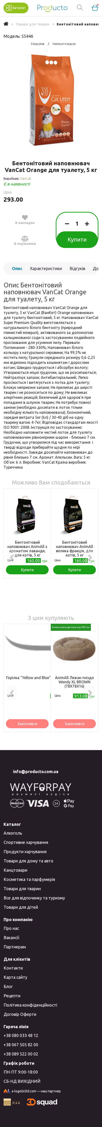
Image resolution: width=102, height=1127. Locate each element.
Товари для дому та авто (28, 860)
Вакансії (11, 937)
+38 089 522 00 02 (21, 1053)
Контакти (13, 967)
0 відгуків (37, 43)
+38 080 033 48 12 (21, 1035)
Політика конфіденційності (30, 1005)
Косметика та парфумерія (29, 879)
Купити (77, 239)
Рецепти (12, 995)
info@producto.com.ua (35, 771)
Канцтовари (15, 870)
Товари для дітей (21, 907)
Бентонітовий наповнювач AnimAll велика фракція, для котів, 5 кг (74, 548)
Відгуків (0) (77, 270)
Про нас (11, 928)
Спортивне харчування (26, 842)
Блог (8, 986)
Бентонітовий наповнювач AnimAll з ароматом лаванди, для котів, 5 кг (27, 548)
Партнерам (15, 946)
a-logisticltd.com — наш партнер (36, 1091)
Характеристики (46, 268)
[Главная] (6, 24)
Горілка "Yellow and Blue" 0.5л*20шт (38, 677)
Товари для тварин (22, 888)
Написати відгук (64, 43)
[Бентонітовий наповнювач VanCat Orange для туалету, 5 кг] (51, 100)
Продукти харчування (25, 851)
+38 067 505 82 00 (21, 1044)
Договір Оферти (20, 1014)
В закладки (25, 223)
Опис (17, 268)
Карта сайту (15, 977)
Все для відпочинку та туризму (34, 897)
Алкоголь (13, 833)
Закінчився (27, 724)
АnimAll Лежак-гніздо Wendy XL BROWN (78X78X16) (74, 681)
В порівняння (25, 244)
